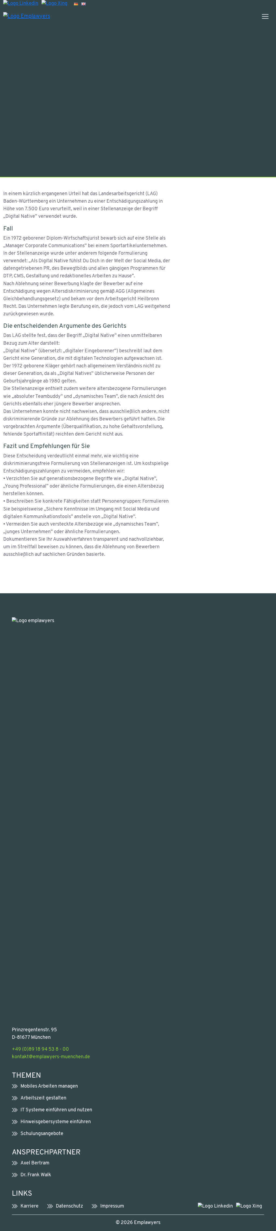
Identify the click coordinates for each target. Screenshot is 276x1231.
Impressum (112, 1206)
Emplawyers (147, 1222)
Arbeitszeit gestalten (43, 1098)
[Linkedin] (20, 4)
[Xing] (54, 4)
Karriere (29, 1206)
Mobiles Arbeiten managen (49, 1086)
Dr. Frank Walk (35, 1175)
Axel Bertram (34, 1163)
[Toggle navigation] (265, 16)
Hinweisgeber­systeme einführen (55, 1122)
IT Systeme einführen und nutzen (56, 1110)
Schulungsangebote (41, 1134)
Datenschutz (69, 1206)
